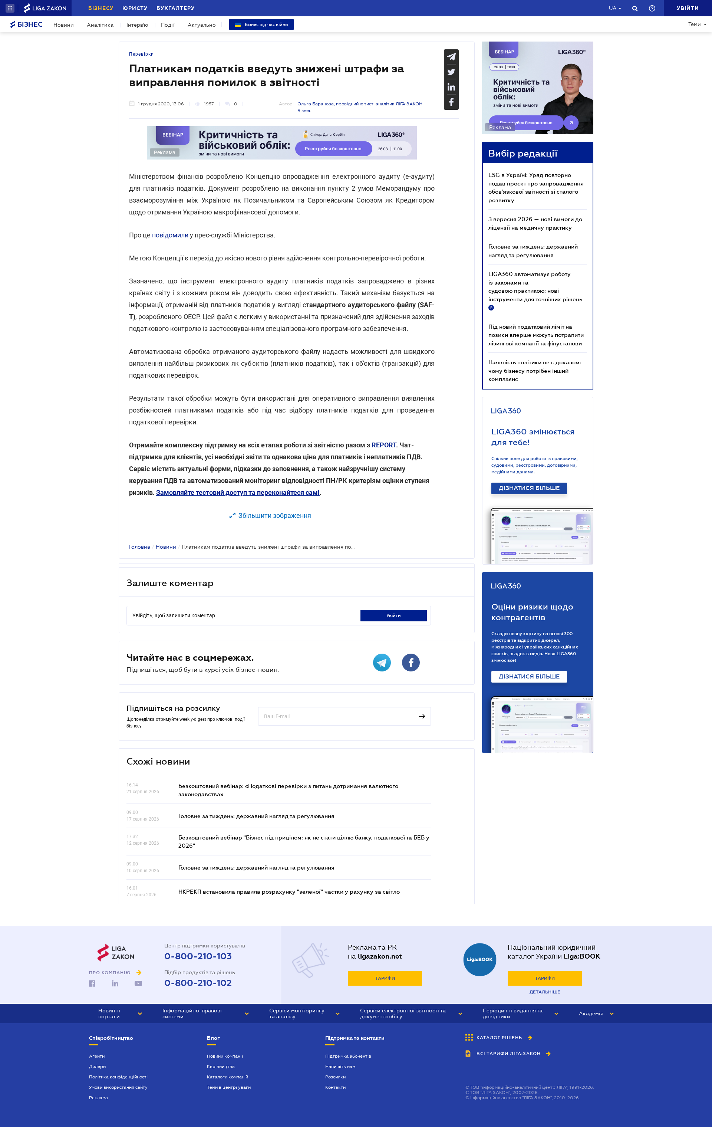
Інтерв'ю (137, 25)
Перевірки (141, 54)
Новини (63, 25)
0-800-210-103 (198, 956)
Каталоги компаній (227, 1077)
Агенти (97, 1056)
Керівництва (221, 1066)
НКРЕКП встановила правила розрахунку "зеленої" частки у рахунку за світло (289, 891)
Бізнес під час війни (266, 24)
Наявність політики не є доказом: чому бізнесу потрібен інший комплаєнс (534, 370)
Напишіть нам (340, 1066)
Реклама (98, 1097)
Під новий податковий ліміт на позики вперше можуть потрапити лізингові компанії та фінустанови (536, 334)
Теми (694, 24)
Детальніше (545, 992)
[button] (10, 8)
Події (168, 25)
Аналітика (100, 25)
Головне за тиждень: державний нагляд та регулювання (256, 815)
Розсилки (335, 1077)
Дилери (97, 1066)
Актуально (202, 25)
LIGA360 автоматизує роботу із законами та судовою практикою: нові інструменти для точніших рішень (535, 290)
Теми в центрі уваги (229, 1087)
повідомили (170, 235)
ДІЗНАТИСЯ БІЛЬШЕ (529, 488)
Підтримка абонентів (348, 1056)
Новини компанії (225, 1056)
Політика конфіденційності (118, 1077)
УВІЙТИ (393, 615)
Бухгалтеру (175, 8)
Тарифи (385, 978)
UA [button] (613, 8)
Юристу (135, 8)
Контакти (335, 1087)
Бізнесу (100, 8)
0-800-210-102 (198, 983)
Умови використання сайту (118, 1087)
